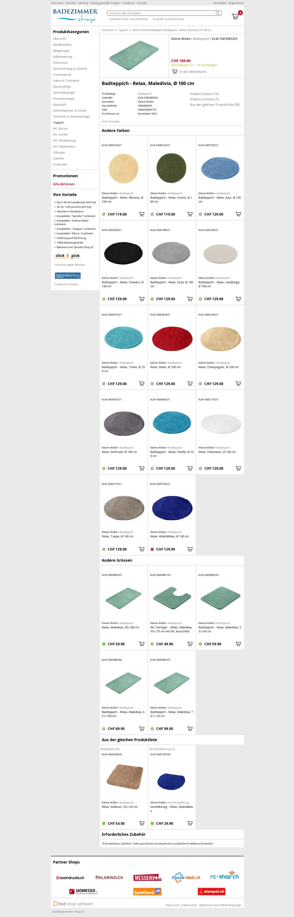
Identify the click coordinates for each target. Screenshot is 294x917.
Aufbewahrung (62, 56)
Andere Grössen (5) (204, 99)
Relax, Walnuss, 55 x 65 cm (120, 807)
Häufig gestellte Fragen (105, 3)
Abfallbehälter (62, 45)
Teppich (58, 122)
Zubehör (58, 158)
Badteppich (201, 39)
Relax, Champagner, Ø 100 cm (218, 367)
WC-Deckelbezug (64, 140)
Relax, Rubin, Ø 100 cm (165, 367)
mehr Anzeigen (111, 121)
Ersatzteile (60, 164)
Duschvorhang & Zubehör (70, 68)
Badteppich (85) (110, 749)
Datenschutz (189, 905)
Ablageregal (61, 50)
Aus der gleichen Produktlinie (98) (215, 104)
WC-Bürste (60, 128)
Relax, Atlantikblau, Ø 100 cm (169, 536)
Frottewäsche (62, 74)
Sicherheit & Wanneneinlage (71, 116)
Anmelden (219, 3)
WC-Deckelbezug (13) (162, 749)
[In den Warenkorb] (141, 214)
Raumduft (59, 104)
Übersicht (59, 39)
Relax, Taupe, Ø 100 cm (117, 536)
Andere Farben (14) (204, 94)
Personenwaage (63, 98)
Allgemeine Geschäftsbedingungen (220, 905)
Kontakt (142, 3)
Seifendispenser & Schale (69, 110)
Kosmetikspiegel (64, 92)
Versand (70, 3)
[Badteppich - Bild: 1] (134, 55)
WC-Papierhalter (64, 146)
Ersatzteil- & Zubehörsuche (168, 19)
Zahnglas (59, 152)
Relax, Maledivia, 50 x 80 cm (120, 627)
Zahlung (83, 3)
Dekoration (60, 62)
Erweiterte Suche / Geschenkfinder (128, 19)
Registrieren (236, 3)
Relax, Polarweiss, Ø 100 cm (217, 452)
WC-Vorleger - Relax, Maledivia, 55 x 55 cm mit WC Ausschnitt (171, 629)
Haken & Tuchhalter (66, 80)
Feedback (128, 3)
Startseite (57, 3)
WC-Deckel (60, 134)
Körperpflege (62, 86)
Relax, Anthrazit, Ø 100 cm (119, 452)
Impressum (173, 905)
